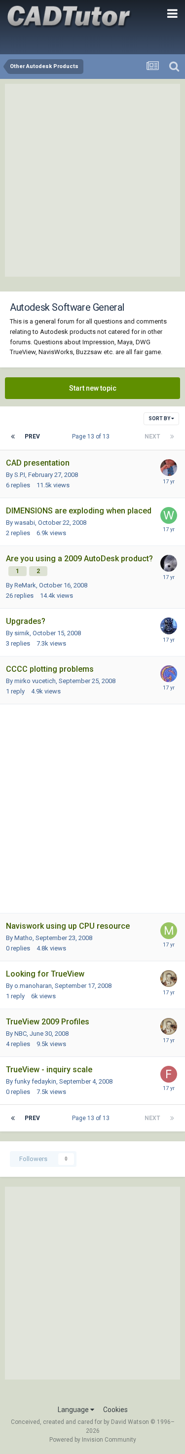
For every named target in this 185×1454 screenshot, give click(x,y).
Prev (32, 436)
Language (74, 1410)
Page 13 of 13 (92, 436)
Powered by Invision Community (92, 1439)
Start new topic (92, 388)
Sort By (159, 418)
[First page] (13, 436)
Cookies (115, 1410)
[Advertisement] (92, 180)
